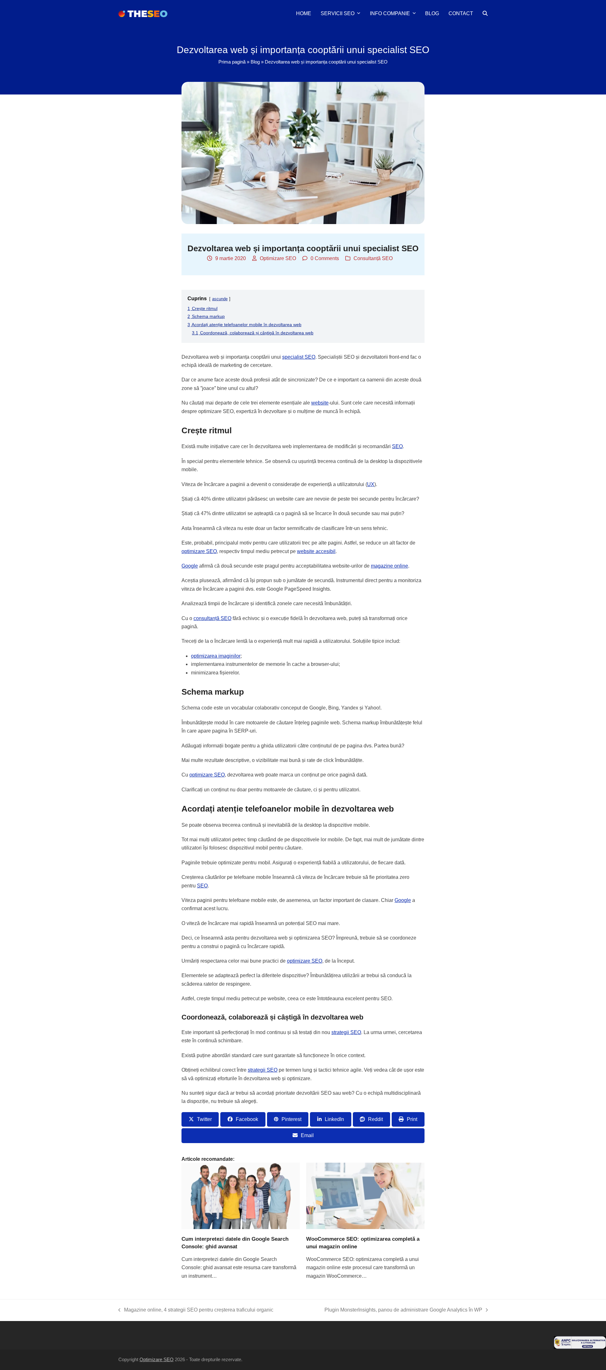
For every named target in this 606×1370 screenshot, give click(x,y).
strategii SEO (346, 1032)
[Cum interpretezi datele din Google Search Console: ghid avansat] (240, 1195)
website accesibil (316, 551)
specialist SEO (298, 357)
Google (189, 566)
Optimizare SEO (278, 258)
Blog (255, 61)
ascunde (220, 298)
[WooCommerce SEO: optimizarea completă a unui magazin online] (365, 1195)
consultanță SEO (212, 618)
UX (370, 484)
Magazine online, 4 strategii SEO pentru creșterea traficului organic (195, 1310)
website (320, 402)
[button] (485, 13)
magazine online (389, 566)
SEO (397, 446)
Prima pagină (232, 61)
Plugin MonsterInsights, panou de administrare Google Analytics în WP (403, 1310)
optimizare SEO (199, 551)
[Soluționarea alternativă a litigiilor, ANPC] (580, 1347)
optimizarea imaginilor (216, 656)
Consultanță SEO (373, 258)
